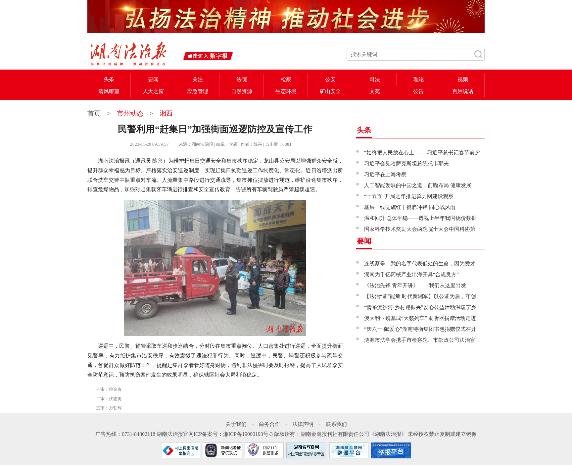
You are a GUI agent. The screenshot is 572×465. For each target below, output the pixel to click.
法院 (241, 79)
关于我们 (236, 424)
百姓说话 (462, 91)
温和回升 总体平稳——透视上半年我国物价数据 (420, 218)
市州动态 (130, 113)
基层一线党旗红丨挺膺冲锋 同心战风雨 (409, 207)
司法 (374, 79)
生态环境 (286, 91)
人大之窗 (153, 91)
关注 (197, 79)
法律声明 (302, 424)
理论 (418, 79)
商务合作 (269, 424)
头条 (109, 79)
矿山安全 (330, 91)
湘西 (166, 113)
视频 (462, 79)
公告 (418, 91)
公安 (330, 79)
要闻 (153, 79)
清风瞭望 (108, 91)
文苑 (374, 91)
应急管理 (197, 91)
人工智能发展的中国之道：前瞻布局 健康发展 (417, 185)
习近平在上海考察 (385, 174)
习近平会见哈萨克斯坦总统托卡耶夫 (406, 163)
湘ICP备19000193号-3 (248, 434)
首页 (94, 113)
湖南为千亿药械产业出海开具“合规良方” (411, 274)
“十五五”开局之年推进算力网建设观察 (408, 196)
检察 (286, 79)
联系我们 (336, 424)
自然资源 (241, 91)
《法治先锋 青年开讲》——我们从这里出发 (415, 285)
